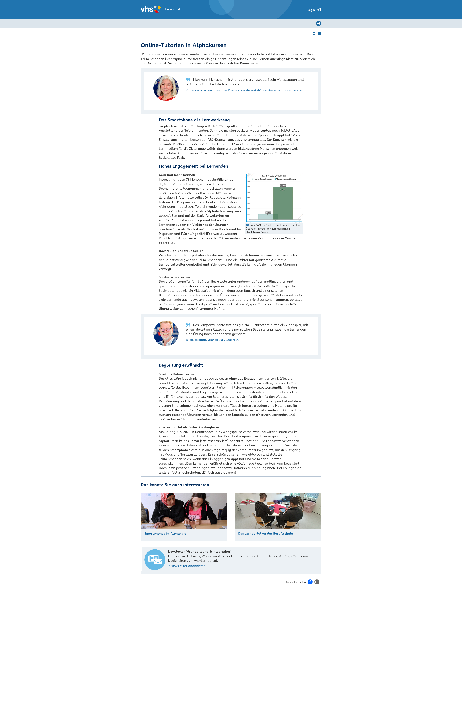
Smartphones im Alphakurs (165, 533)
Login (311, 10)
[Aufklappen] (319, 33)
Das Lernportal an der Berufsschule (265, 533)
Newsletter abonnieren (188, 566)
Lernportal (172, 9)
